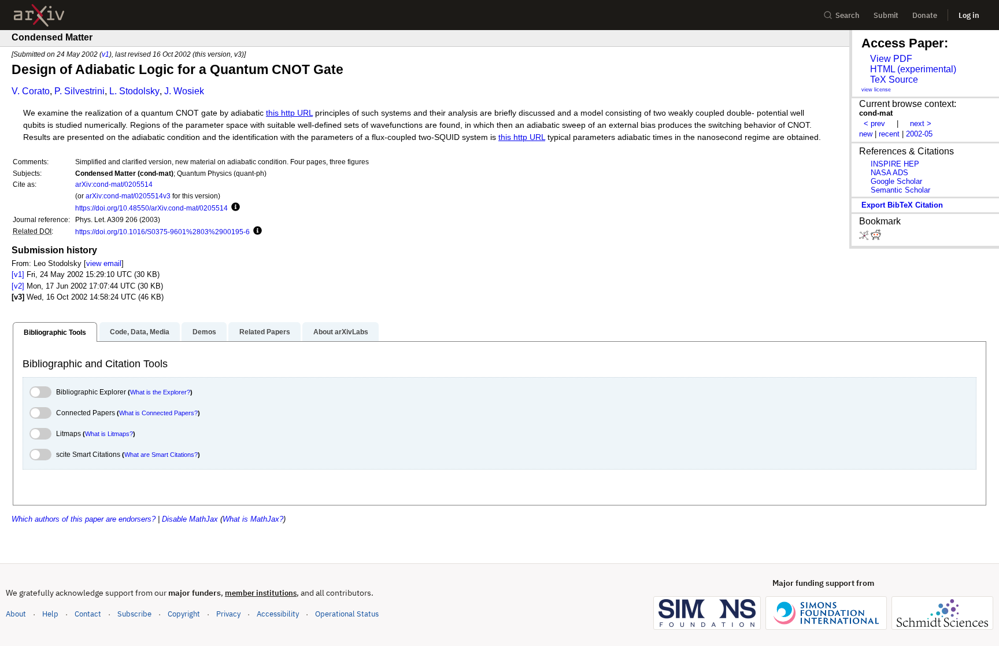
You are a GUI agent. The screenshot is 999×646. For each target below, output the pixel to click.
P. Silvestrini (79, 91)
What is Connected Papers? (158, 412)
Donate (924, 15)
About (16, 614)
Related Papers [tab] (264, 332)
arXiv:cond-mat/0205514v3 (128, 196)
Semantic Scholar (900, 190)
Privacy (228, 614)
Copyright (184, 614)
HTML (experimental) (913, 69)
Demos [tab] (204, 332)
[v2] (18, 286)
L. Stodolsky (134, 91)
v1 (105, 54)
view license (876, 90)
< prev (874, 123)
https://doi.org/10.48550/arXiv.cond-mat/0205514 (151, 208)
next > (920, 123)
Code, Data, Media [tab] (139, 332)
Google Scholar (896, 181)
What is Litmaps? (109, 433)
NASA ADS (889, 172)
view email (103, 263)
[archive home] (39, 15)
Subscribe (134, 614)
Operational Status (347, 613)
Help (50, 614)
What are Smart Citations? (161, 454)
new (865, 134)
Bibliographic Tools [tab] (55, 332)
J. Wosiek (184, 91)
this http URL (289, 113)
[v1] (18, 274)
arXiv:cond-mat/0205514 (114, 184)
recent (889, 134)
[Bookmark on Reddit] (876, 237)
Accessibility (278, 614)
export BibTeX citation (902, 205)
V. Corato (31, 91)
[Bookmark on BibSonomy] (865, 237)
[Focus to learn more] (234, 207)
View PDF (891, 59)
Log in (969, 15)
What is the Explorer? (160, 392)
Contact (88, 614)
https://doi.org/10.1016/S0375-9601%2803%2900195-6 (162, 231)
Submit (886, 15)
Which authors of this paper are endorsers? (84, 519)
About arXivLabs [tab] (340, 332)
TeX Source (894, 79)
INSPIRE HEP (895, 164)
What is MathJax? (253, 519)
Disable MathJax (190, 519)
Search (847, 15)
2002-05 (919, 134)
